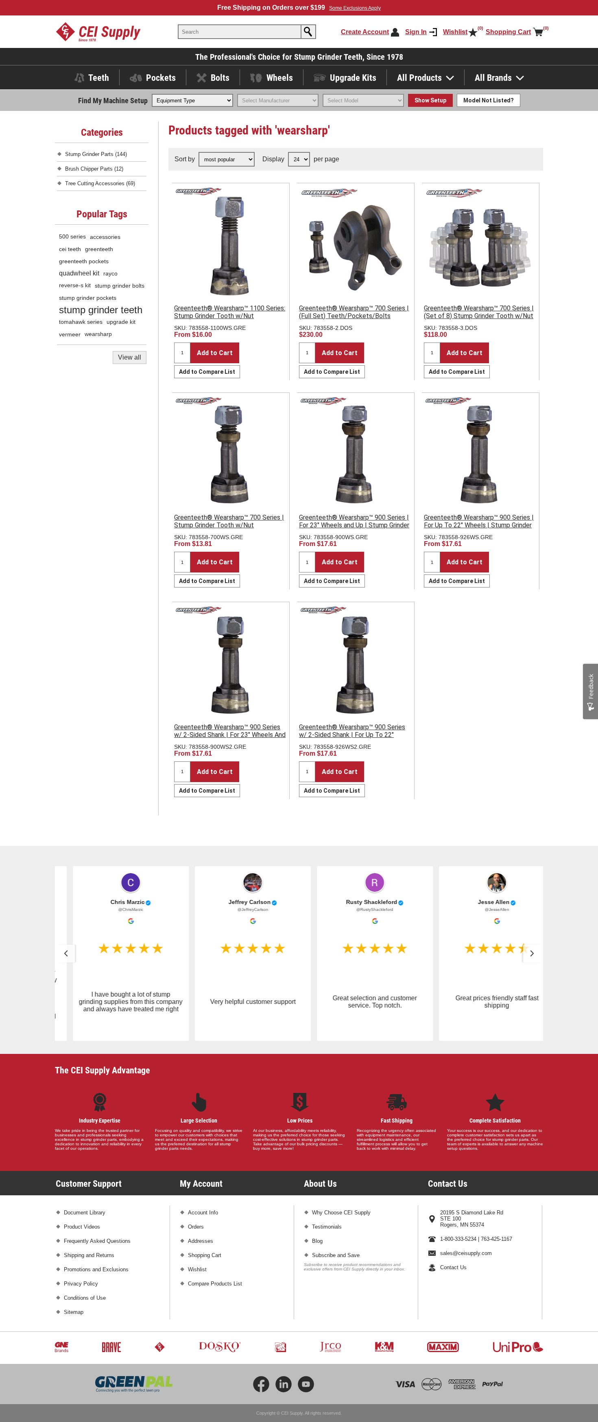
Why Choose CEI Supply (341, 1213)
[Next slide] (532, 953)
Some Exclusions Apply (355, 8)
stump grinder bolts (119, 285)
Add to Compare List (207, 372)
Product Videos (82, 1227)
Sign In (416, 31)
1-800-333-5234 (458, 1239)
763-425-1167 (496, 1239)
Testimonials (327, 1227)
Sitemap (73, 1312)
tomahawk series (81, 322)
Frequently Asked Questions (97, 1241)
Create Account (365, 31)
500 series (72, 237)
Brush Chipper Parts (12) (94, 169)
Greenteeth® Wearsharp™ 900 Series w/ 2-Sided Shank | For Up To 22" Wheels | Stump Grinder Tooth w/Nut (352, 734)
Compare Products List (215, 1284)
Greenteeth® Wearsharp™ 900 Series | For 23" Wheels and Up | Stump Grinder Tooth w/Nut (354, 525)
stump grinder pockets (87, 298)
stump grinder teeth (100, 309)
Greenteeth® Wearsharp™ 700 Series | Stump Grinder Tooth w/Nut (229, 521)
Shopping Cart (204, 1255)
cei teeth (70, 249)
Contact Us (453, 1267)
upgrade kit (121, 322)
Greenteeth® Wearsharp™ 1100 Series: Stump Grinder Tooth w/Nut (229, 312)
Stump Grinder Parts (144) (96, 154)
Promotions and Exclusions (96, 1269)
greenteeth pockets (84, 261)
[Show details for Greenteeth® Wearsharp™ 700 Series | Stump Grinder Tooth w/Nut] (230, 451)
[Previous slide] (66, 953)
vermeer (70, 334)
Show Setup (430, 100)
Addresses (200, 1241)
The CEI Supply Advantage (102, 1070)
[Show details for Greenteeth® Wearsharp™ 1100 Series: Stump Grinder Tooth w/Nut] (230, 241)
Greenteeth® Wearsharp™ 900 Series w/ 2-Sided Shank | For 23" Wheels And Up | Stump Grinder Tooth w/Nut (230, 734)
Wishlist (197, 1269)
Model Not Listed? (488, 100)
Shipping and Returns (89, 1255)
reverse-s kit (75, 285)
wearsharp (98, 334)
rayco (110, 273)
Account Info (203, 1213)
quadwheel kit (79, 273)
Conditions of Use (85, 1298)
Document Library (84, 1213)
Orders (196, 1227)
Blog (317, 1241)
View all (129, 357)
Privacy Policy (81, 1284)
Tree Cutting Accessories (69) (100, 183)
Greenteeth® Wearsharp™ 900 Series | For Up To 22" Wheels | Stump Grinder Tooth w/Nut (479, 525)
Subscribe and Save (336, 1255)
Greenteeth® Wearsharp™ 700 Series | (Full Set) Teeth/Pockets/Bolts (354, 312)
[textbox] (240, 31)
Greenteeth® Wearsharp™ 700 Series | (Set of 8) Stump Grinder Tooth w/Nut (479, 312)
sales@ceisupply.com (466, 1253)
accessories (105, 237)
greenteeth (99, 249)
